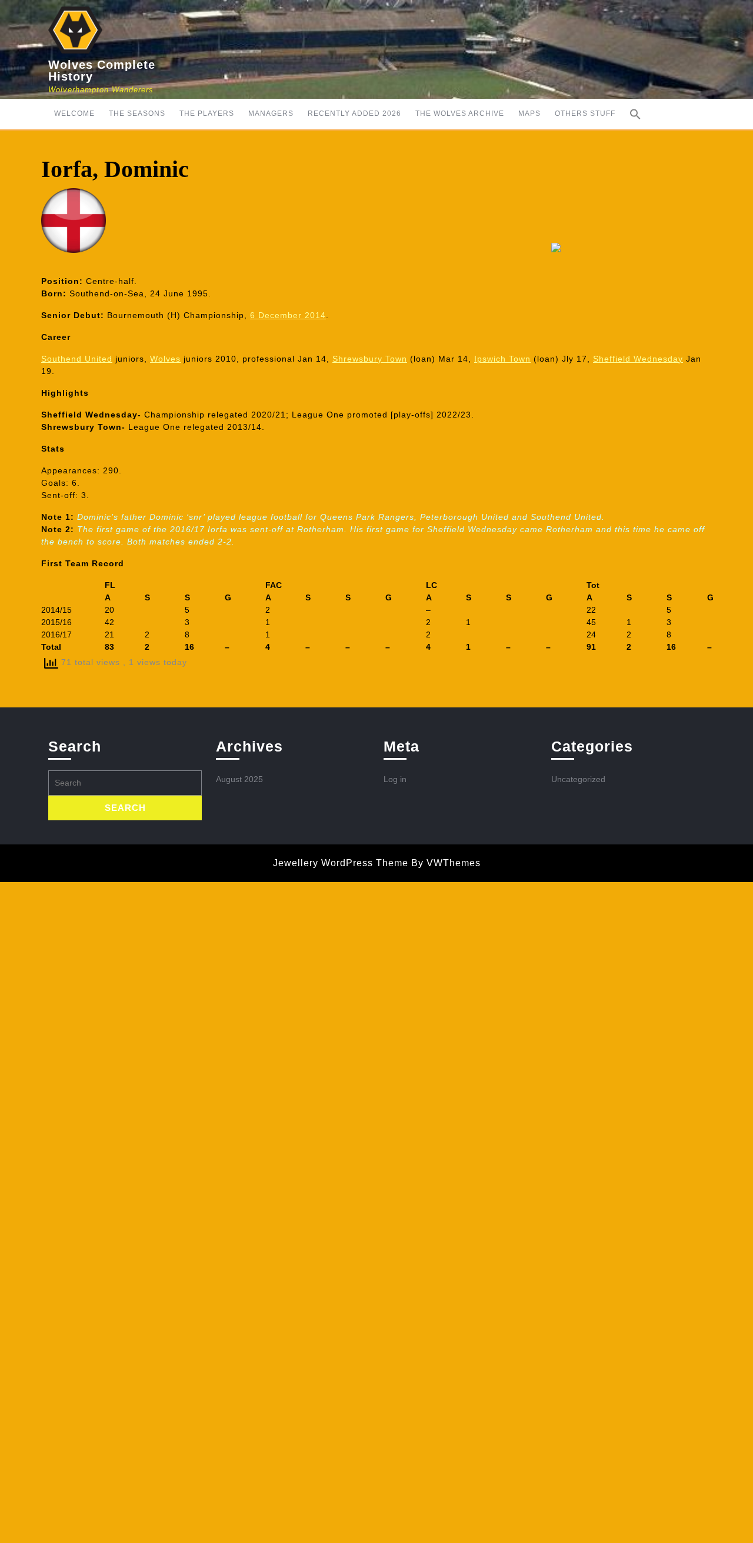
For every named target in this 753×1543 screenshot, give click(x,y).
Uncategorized (578, 779)
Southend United (76, 358)
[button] (635, 114)
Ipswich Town (502, 358)
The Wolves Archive (459, 113)
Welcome (74, 113)
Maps (529, 113)
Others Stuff (585, 113)
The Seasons (137, 113)
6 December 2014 (288, 315)
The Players (206, 113)
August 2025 (239, 779)
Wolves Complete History (101, 70)
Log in (395, 779)
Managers (271, 113)
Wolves (165, 358)
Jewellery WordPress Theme (340, 863)
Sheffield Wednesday (638, 358)
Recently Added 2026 (354, 113)
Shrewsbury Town (369, 358)
